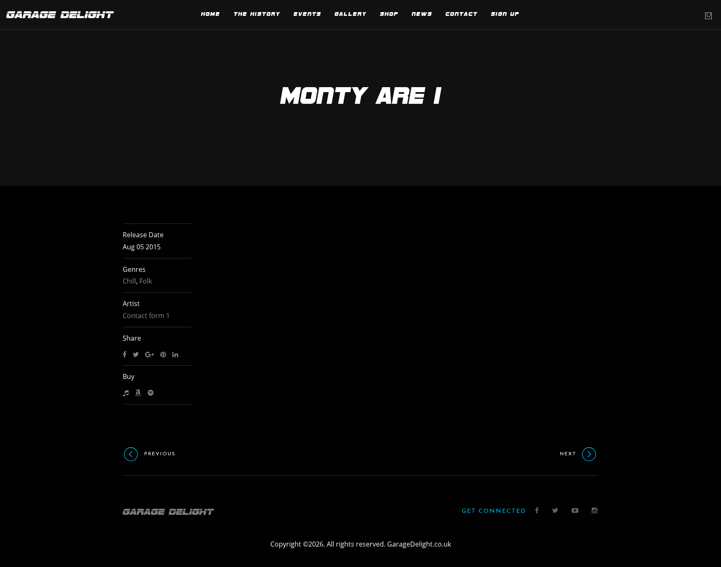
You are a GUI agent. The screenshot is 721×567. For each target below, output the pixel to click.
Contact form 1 (146, 315)
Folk (145, 281)
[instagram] (595, 511)
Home (210, 14)
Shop (389, 14)
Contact (462, 14)
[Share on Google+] (149, 354)
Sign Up (505, 14)
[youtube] (575, 511)
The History (257, 14)
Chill (129, 281)
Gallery (351, 14)
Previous (160, 454)
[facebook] (537, 511)
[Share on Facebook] (124, 354)
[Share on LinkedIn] (175, 354)
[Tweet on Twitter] (136, 354)
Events (307, 14)
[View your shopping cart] (708, 16)
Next (568, 454)
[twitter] (555, 511)
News (422, 14)
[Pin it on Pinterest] (163, 354)
